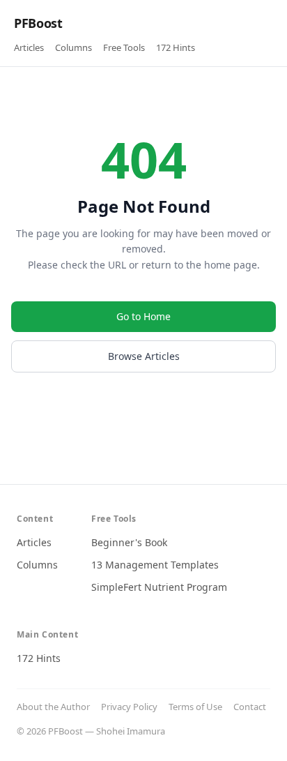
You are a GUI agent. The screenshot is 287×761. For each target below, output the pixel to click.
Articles (29, 47)
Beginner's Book (129, 542)
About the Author (53, 706)
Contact (249, 706)
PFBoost (38, 23)
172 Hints (175, 47)
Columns (73, 47)
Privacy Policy (129, 706)
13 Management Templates (155, 564)
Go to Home (143, 316)
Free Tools (124, 47)
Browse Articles (144, 356)
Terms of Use (195, 706)
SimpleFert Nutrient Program (159, 587)
